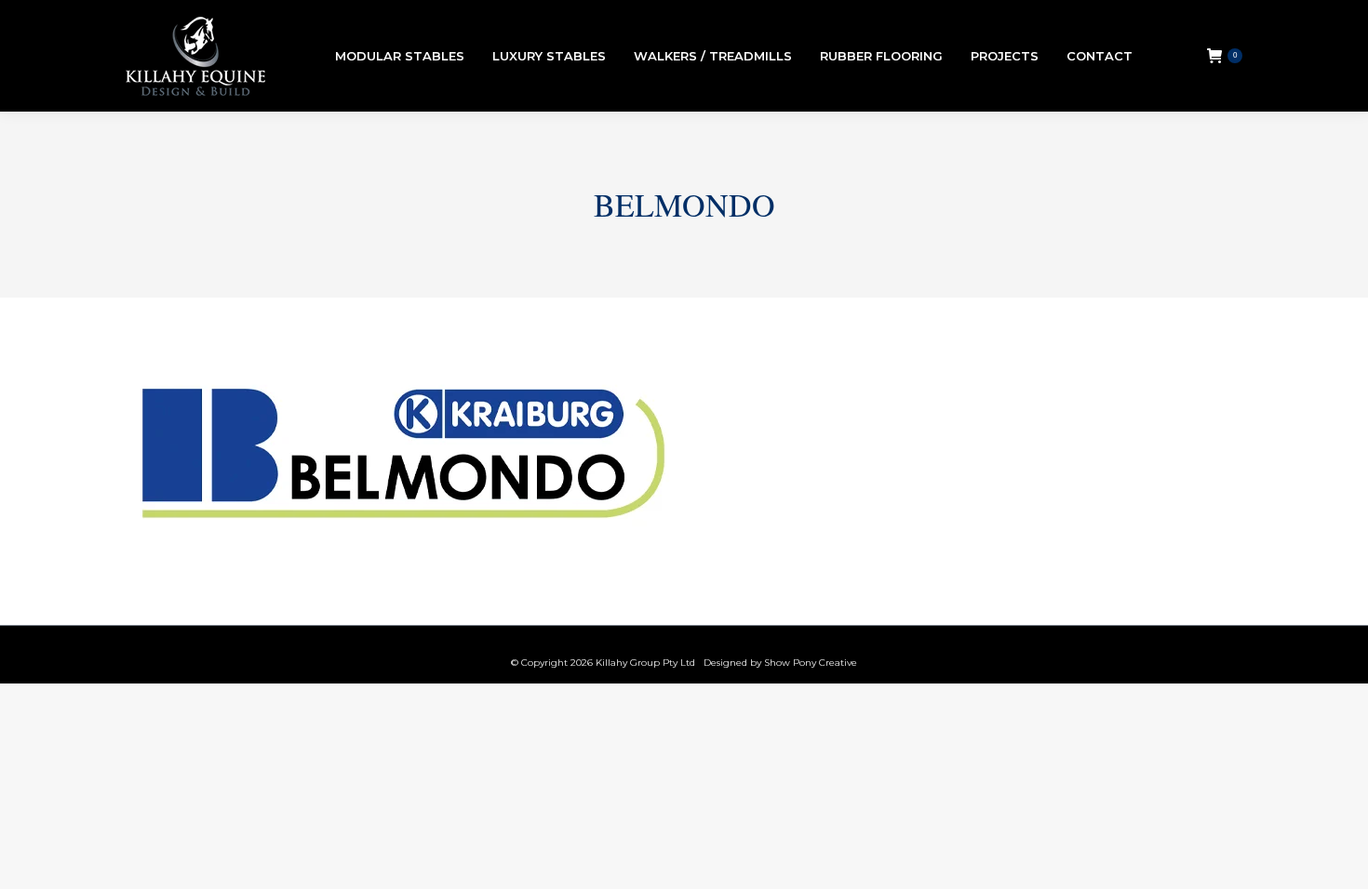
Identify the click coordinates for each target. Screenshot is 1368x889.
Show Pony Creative (810, 663)
